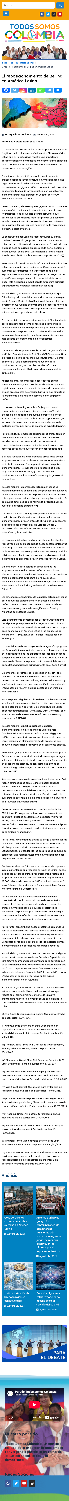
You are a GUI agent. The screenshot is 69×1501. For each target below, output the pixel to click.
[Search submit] (60, 5)
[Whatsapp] (41, 90)
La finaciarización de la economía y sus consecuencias (16, 1297)
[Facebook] (6, 90)
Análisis (9, 1175)
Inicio (4, 62)
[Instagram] (23, 90)
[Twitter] (15, 90)
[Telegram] (49, 90)
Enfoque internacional (22, 62)
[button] (6, 13)
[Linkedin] (32, 90)
